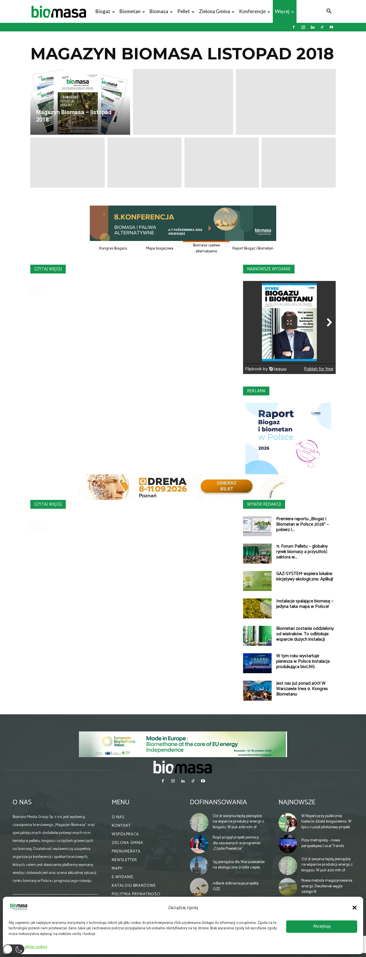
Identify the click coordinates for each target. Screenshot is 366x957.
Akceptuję (322, 926)
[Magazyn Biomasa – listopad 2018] (80, 102)
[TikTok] (322, 27)
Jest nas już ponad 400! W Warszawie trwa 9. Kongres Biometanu (302, 688)
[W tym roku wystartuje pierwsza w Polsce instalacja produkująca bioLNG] (257, 663)
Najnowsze (297, 802)
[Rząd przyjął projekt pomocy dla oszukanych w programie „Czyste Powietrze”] (199, 844)
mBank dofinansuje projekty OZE (235, 886)
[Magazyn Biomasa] (182, 766)
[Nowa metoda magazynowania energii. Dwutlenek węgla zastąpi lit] (288, 887)
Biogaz (103, 11)
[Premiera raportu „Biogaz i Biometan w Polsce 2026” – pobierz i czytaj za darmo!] (257, 526)
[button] (354, 907)
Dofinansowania (218, 802)
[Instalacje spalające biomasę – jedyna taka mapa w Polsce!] (257, 608)
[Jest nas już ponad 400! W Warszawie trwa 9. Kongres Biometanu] (257, 691)
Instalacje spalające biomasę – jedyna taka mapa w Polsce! (304, 603)
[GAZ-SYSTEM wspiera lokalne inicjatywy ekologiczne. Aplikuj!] (257, 581)
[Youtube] (331, 27)
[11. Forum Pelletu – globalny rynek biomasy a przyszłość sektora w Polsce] (257, 554)
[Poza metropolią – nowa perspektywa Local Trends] (288, 844)
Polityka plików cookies (29, 947)
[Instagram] (303, 27)
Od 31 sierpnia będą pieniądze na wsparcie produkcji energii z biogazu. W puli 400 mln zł (238, 822)
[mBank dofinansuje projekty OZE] (199, 887)
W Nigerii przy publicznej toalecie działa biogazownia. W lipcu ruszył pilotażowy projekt (326, 822)
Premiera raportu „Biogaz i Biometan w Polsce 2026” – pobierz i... (302, 524)
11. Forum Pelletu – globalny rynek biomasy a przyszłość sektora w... (302, 551)
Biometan (130, 11)
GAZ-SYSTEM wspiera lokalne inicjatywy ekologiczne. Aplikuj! (304, 576)
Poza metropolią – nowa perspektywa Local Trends (322, 843)
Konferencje (252, 11)
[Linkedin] (312, 27)
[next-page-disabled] (43, 290)
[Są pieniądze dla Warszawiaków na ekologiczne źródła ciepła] (199, 865)
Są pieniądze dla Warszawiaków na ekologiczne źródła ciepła (238, 865)
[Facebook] (293, 27)
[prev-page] (33, 290)
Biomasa (159, 11)
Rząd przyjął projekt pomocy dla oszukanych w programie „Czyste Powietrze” (236, 843)
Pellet (183, 11)
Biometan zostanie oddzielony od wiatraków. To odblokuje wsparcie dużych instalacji (305, 634)
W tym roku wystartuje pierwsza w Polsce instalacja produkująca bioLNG (303, 661)
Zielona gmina (214, 11)
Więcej (282, 11)
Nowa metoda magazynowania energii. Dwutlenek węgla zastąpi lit (326, 886)
